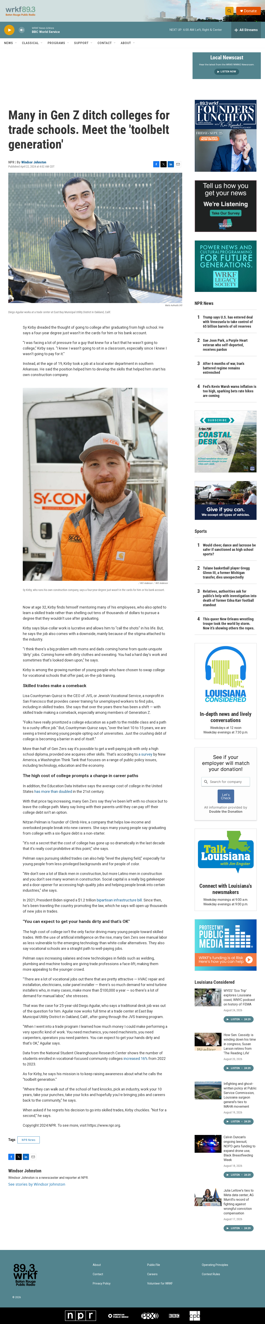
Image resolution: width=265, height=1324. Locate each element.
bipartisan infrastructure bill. (120, 900)
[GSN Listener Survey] (226, 206)
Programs (56, 43)
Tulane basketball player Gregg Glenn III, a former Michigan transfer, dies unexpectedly (226, 572)
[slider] (28, 30)
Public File (153, 1264)
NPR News (28, 1140)
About (126, 43)
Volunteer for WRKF (160, 1283)
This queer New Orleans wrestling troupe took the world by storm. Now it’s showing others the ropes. (228, 623)
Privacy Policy (102, 1283)
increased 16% (136, 1058)
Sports (201, 531)
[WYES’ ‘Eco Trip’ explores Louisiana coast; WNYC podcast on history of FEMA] (208, 997)
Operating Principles (215, 1264)
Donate (250, 11)
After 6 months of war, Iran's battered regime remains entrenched (223, 368)
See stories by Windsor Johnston (36, 1184)
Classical (30, 43)
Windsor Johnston (33, 162)
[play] (9, 30)
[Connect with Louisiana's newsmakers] (226, 853)
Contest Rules (211, 1274)
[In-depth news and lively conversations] (226, 674)
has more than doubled (53, 791)
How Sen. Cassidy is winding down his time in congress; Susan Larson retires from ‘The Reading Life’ (240, 1044)
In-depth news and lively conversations (225, 717)
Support (81, 43)
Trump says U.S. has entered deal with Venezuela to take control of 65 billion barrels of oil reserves (228, 321)
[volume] (21, 30)
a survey (145, 754)
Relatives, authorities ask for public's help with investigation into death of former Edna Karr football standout (230, 598)
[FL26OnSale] (226, 136)
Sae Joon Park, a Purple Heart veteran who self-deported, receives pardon (225, 345)
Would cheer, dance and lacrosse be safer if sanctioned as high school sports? (229, 549)
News (8, 43)
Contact (105, 43)
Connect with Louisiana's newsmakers (225, 889)
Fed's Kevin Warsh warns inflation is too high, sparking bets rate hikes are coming (229, 391)
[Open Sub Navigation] (16, 43)
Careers (152, 1274)
